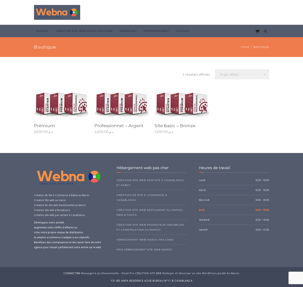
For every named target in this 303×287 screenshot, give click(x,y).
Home (245, 47)
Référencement (156, 30)
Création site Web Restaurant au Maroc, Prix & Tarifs (150, 212)
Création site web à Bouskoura (52, 210)
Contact (183, 30)
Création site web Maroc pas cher (84, 30)
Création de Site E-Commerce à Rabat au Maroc (61, 195)
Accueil (42, 30)
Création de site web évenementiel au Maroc (60, 205)
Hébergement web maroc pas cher (144, 239)
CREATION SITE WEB (148, 273)
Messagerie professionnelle (100, 273)
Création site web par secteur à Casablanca (59, 215)
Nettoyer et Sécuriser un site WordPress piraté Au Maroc (201, 273)
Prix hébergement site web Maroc (144, 249)
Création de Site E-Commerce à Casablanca (141, 197)
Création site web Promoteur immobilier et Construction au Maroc (150, 227)
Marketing (128, 30)
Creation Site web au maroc (50, 200)
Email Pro (128, 273)
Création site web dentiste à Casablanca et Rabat (150, 183)
